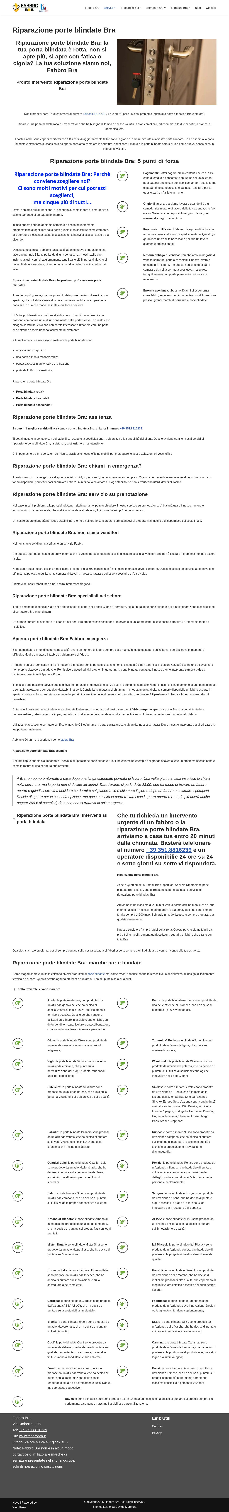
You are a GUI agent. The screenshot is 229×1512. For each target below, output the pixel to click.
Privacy (157, 1432)
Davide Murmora (126, 1506)
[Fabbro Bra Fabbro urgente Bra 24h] (30, 7)
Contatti (211, 7)
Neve (16, 1502)
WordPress (20, 1507)
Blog (198, 7)
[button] (114, 7)
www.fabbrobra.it (32, 1436)
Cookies (157, 1426)
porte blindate (96, 973)
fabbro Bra (67, 739)
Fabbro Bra (92, 7)
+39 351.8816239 (94, 113)
